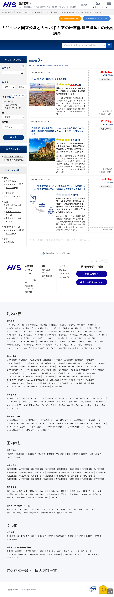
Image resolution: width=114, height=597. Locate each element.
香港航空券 (58, 360)
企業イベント (69, 551)
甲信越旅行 (60, 454)
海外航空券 (11, 356)
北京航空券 (79, 360)
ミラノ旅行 (98, 331)
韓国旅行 (54, 325)
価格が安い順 (62, 65)
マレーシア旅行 (26, 331)
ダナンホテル (74, 402)
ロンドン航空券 (48, 376)
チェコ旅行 (49, 338)
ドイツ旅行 (63, 335)
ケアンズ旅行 (12, 341)
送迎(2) (7, 202)
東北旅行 (41, 454)
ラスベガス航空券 (97, 370)
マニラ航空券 (59, 363)
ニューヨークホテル (14, 405)
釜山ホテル (63, 398)
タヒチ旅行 (73, 341)
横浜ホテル (65, 491)
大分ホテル (32, 497)
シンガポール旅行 (13, 328)
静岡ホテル (76, 491)
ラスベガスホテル (47, 405)
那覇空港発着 (75, 479)
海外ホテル (11, 394)
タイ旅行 (25, 328)
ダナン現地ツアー (81, 423)
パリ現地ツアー (29, 430)
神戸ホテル (44, 494)
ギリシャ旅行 (60, 338)
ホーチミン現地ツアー (64, 423)
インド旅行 (38, 331)
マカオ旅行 (81, 325)
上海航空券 (68, 360)
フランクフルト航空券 (15, 380)
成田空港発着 (24, 469)
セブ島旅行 (65, 328)
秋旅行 (50, 536)
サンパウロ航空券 (13, 376)
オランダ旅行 (24, 338)
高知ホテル (86, 494)
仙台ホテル (44, 491)
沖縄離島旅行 (21, 454)
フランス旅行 (39, 335)
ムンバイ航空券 (90, 366)
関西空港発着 (76, 472)
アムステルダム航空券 (85, 380)
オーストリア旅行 (86, 335)
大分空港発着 (24, 479)
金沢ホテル (97, 491)
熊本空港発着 (36, 479)
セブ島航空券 (71, 363)
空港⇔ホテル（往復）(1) (13, 220)
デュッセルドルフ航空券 (35, 380)
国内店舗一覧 (46, 570)
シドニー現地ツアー (37, 427)
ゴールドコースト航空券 (57, 383)
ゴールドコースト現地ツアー (17, 427)
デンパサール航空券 (46, 366)
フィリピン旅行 (52, 328)
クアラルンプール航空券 (28, 366)
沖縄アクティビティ (14, 509)
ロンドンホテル (73, 405)
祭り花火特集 (12, 539)
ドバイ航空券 (44, 386)
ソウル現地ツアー (27, 423)
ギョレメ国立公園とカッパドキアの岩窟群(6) (14, 158)
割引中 (8, 101)
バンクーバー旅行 (13, 348)
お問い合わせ (66, 253)
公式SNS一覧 (64, 277)
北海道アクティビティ (68, 509)
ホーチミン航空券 (84, 363)
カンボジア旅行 (12, 331)
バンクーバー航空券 (73, 373)
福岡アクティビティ (47, 513)
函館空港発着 (62, 469)
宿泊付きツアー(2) (12, 227)
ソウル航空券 (12, 360)
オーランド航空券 (56, 373)
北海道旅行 (32, 454)
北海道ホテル (22, 491)
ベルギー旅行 (101, 335)
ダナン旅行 (98, 328)
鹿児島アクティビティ (65, 513)
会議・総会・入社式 (83, 551)
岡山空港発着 (24, 476)
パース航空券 (89, 383)
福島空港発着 (12, 472)
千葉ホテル (55, 491)
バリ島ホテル (99, 402)
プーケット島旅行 (37, 328)
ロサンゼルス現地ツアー (56, 427)
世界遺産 (98, 536)
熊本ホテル (21, 497)
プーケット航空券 (27, 363)
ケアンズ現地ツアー (98, 423)
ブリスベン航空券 (75, 383)
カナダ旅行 (88, 345)
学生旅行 (80, 536)
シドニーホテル (99, 405)
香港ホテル (84, 398)
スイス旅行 (74, 335)
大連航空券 (90, 360)
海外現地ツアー (13, 416)
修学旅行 (43, 554)
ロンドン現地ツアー (14, 430)
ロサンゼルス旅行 (13, 345)
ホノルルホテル (12, 398)
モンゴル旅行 (64, 331)
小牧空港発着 (39, 472)
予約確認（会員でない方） (98, 18)
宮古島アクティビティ (50, 509)
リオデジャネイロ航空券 (31, 376)
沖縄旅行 (10, 454)
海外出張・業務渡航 (14, 551)
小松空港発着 (52, 472)
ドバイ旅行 (51, 348)
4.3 (75, 139)
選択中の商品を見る (71, 18)
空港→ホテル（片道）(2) (13, 206)
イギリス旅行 (52, 335)
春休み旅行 (11, 536)
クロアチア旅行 (37, 338)
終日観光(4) (11, 181)
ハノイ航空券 (99, 363)
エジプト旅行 (73, 348)
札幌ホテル (33, 491)
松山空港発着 (48, 476)
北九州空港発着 (89, 476)
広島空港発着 (12, 476)
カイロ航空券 (57, 386)
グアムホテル (39, 398)
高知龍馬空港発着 (62, 476)
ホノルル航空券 (12, 370)
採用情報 (28, 292)
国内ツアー (11, 450)
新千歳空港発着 (37, 469)
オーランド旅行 (76, 345)
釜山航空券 (23, 360)
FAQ (57, 253)
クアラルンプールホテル (30, 402)
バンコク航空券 (12, 363)
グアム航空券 (46, 370)
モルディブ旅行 (85, 341)
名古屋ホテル (12, 494)
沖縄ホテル (55, 497)
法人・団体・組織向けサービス (20, 547)
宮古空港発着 (99, 479)
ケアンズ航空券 (40, 383)
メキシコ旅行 (40, 348)
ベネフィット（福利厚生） (17, 554)
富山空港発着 (64, 472)
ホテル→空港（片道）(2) (13, 213)
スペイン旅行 (12, 338)
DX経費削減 (33, 554)
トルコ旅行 (61, 348)
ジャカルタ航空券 (63, 366)
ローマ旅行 (87, 331)
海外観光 (89, 536)
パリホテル (61, 405)
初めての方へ (64, 270)
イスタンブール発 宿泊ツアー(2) (15, 232)
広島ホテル (76, 494)
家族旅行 (71, 536)
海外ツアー (11, 321)
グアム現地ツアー (47, 420)
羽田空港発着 (12, 469)
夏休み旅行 (42, 536)
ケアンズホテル (12, 408)
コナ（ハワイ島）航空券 (30, 370)
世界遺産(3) (9, 193)
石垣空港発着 (87, 479)
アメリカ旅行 (98, 341)
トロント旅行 (27, 348)
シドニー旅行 (90, 338)
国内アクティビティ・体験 (18, 505)
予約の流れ (50, 253)
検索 (15, 137)
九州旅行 (19, 457)
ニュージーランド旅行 (46, 341)
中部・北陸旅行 (72, 454)
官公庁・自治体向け (82, 554)
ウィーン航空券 (12, 383)
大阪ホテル (33, 494)
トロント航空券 (89, 373)
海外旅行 (14, 313)
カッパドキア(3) (13, 196)
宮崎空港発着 (48, 479)
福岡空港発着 (76, 476)
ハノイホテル (62, 402)
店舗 (85, 4)
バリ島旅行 (75, 328)
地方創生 (95, 554)
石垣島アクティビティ (31, 509)
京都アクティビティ (14, 513)
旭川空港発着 (50, 469)
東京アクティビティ (86, 509)
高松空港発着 (36, 476)
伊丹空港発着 (88, 472)
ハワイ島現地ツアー (31, 420)
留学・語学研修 (54, 554)
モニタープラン (12, 108)
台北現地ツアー (12, 423)
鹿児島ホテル (43, 497)
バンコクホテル (12, 402)
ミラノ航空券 (84, 376)
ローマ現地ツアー (44, 430)
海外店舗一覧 (17, 570)
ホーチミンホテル (48, 402)
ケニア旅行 (84, 348)
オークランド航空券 (29, 386)
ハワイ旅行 (11, 325)
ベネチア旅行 (12, 335)
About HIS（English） (29, 287)
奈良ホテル (55, 494)
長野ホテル (86, 491)
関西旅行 (84, 454)
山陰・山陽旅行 (95, 454)
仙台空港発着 (99, 469)
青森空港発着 (75, 469)
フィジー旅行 (62, 341)
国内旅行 (14, 442)
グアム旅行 (21, 325)
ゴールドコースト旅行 (27, 341)
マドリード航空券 (68, 380)
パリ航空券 (61, 376)
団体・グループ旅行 (54, 551)
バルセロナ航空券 (53, 380)
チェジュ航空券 (35, 360)
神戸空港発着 (101, 472)
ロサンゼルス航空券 (60, 370)
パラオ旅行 (44, 325)
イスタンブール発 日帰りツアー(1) (15, 186)
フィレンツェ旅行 (25, 335)
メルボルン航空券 (13, 386)
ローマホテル (86, 405)
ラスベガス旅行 (28, 345)
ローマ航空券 (72, 376)
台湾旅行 (63, 325)
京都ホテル (23, 494)
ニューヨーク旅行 (61, 345)
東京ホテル (11, 491)
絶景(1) (7, 239)
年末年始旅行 (61, 536)
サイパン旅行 (33, 325)
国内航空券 (11, 465)
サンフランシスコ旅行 (44, 345)
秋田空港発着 (87, 469)
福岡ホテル (97, 494)
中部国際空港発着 (25, 472)
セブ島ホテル (86, 402)
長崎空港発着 (12, 479)
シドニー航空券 (26, 383)
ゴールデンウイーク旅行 (26, 536)
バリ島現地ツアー (62, 420)
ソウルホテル (52, 398)
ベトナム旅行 (87, 328)
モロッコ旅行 (96, 348)
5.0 (75, 84)
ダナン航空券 (12, 366)
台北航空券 (47, 360)
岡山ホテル (65, 494)
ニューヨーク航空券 (28, 373)
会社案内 (28, 270)
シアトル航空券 (12, 373)
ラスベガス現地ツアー (76, 427)
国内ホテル (11, 487)
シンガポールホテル (98, 398)
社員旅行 (41, 551)
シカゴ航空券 (43, 373)
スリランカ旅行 (51, 331)
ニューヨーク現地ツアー (95, 427)
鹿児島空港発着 (61, 479)
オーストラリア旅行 (75, 338)
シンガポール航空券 (43, 363)
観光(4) (7, 178)
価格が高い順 (51, 65)
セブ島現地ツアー (95, 420)
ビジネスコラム (12, 558)
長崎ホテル (11, 497)
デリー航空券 (77, 366)
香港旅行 (71, 325)
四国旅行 (10, 457)
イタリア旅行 (76, 331)
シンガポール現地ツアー (45, 423)
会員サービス (98, 7)
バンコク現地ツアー (79, 420)
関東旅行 (50, 454)
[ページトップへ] (105, 260)
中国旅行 (91, 325)
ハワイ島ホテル (26, 398)
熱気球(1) (10, 242)
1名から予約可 (12, 105)
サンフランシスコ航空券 (79, 370)
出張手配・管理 (30, 551)
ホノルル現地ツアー (14, 420)
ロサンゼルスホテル (31, 405)
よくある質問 (64, 273)
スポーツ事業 (68, 554)
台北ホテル (73, 398)
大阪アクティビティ (30, 513)
